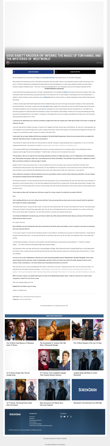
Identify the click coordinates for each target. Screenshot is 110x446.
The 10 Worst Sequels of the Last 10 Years (87, 343)
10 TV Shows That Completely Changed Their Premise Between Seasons (53, 374)
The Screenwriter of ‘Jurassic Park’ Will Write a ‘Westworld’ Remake (53, 344)
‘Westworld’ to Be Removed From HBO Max (87, 403)
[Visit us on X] (71, 417)
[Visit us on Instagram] (62, 417)
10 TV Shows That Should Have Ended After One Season (19, 404)
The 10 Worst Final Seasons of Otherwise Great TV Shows (20, 344)
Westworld (47, 97)
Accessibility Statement (35, 420)
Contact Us (32, 416)
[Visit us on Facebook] (68, 417)
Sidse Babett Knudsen (48, 77)
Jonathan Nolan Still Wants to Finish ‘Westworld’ (85, 374)
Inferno (37, 77)
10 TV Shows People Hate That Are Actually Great (18, 374)
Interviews (22, 299)
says (24, 152)
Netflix (65, 92)
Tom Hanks (46, 106)
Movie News (28, 299)
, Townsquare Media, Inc (25, 430)
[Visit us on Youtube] (65, 417)
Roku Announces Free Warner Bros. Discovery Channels (51, 404)
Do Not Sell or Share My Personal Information (40, 425)
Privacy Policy (32, 422)
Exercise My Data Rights (35, 423)
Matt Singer (12, 62)
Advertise (31, 418)
